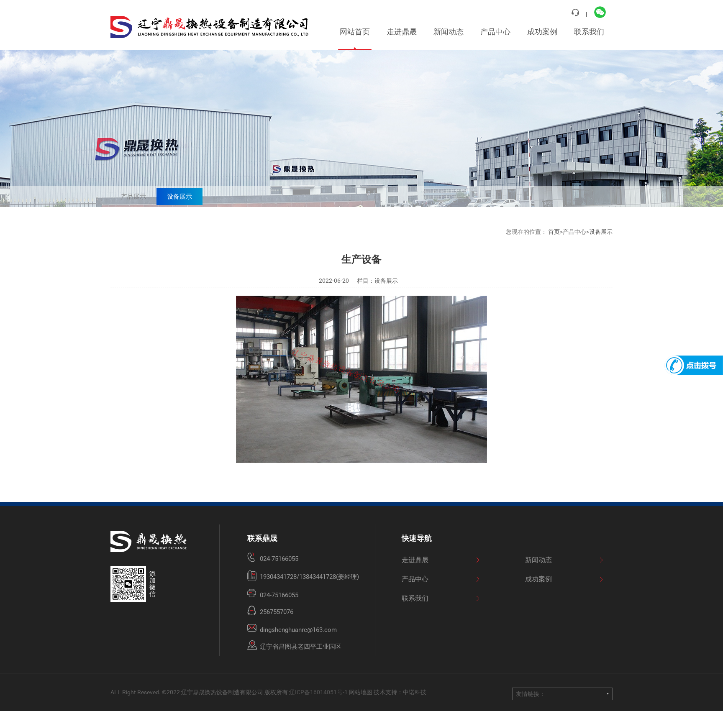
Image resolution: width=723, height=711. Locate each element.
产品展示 (133, 196)
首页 (554, 231)
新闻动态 (448, 31)
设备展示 (179, 196)
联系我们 (589, 31)
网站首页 (355, 31)
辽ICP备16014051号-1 (318, 692)
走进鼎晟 (402, 31)
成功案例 (542, 31)
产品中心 (495, 31)
